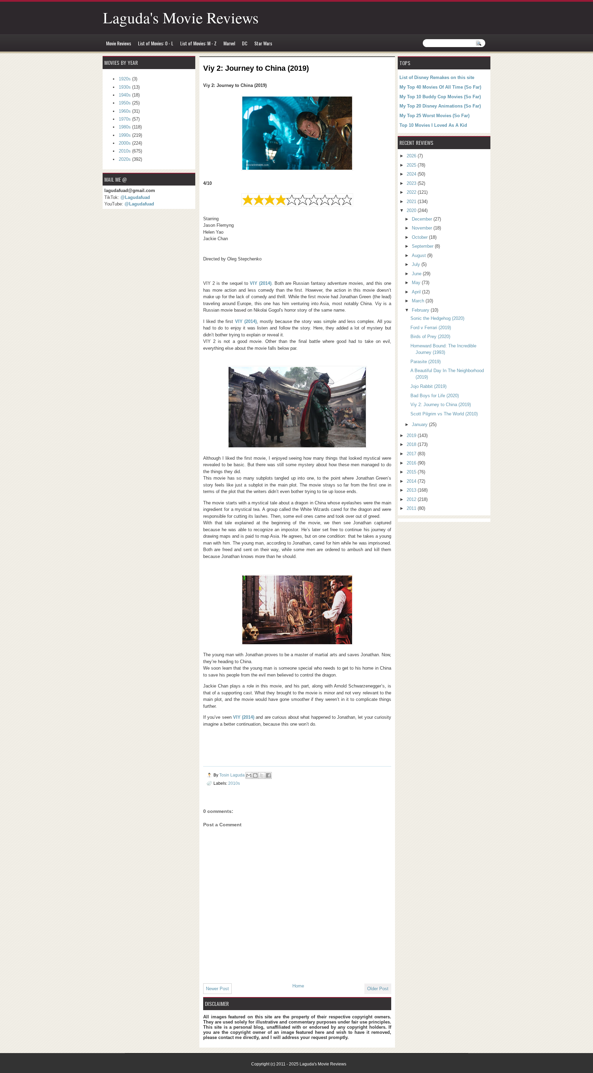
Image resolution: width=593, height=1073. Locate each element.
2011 (412, 508)
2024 (412, 174)
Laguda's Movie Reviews (181, 17)
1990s (125, 135)
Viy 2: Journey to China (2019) (440, 404)
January (420, 424)
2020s (125, 159)
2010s (234, 783)
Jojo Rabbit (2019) (428, 386)
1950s (125, 102)
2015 (412, 471)
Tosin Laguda (232, 775)
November (422, 228)
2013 (412, 490)
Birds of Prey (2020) (430, 336)
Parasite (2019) (425, 361)
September (423, 246)
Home (298, 985)
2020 (412, 210)
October (420, 237)
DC (244, 43)
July (416, 264)
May (417, 282)
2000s (125, 143)
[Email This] (248, 775)
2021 (412, 201)
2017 (412, 453)
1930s (125, 87)
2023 (412, 183)
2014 (412, 481)
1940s (125, 95)
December (422, 219)
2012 (412, 499)
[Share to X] (261, 775)
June (417, 273)
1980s (125, 127)
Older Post (377, 988)
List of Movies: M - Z (198, 43)
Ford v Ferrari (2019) (430, 327)
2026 (412, 155)
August (419, 255)
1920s (125, 78)
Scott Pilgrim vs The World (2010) (444, 413)
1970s (125, 119)
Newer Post (217, 988)
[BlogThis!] (255, 775)
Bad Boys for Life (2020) (434, 395)
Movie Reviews (118, 43)
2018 (412, 444)
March (419, 300)
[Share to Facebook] (268, 775)
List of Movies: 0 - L (155, 43)
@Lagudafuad (135, 197)
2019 (412, 435)
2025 (412, 165)
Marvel (229, 43)
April (417, 291)
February (421, 310)
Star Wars (263, 43)
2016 (412, 463)
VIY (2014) (260, 283)
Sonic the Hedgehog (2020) (437, 318)
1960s (125, 111)
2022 (412, 192)
